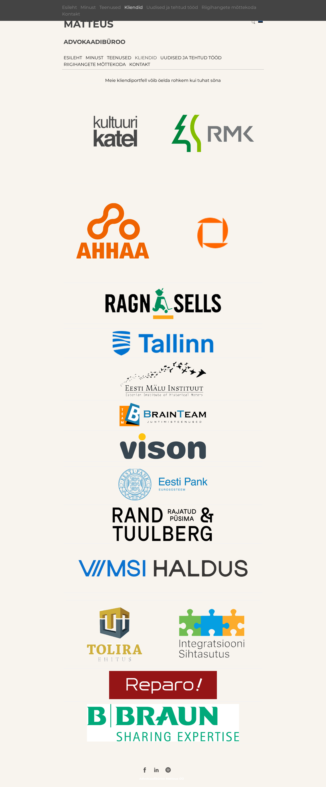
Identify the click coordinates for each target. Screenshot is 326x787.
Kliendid (133, 7)
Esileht (69, 7)
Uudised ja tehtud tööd (172, 7)
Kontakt (71, 14)
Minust (88, 7)
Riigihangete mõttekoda (229, 7)
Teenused (110, 7)
